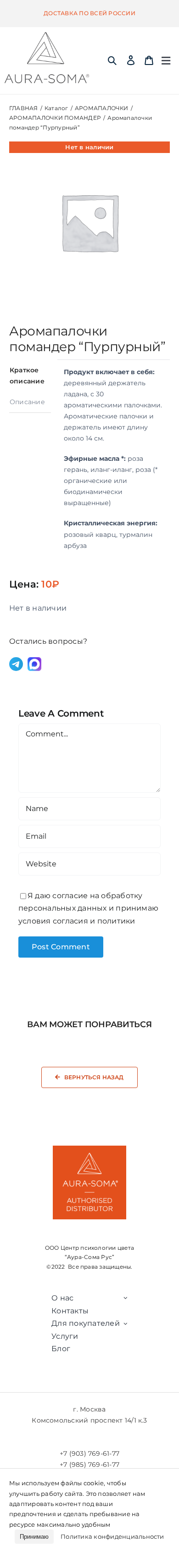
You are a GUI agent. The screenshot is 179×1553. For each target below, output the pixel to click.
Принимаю (34, 1536)
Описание (27, 402)
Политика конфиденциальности (112, 1536)
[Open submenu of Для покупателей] (125, 1323)
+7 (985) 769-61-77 (89, 1464)
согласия (70, 921)
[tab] (30, 375)
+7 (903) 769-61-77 (89, 1453)
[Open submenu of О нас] (125, 1298)
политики (116, 921)
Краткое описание (27, 375)
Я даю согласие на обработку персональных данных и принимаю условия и (88, 908)
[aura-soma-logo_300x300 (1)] (47, 35)
